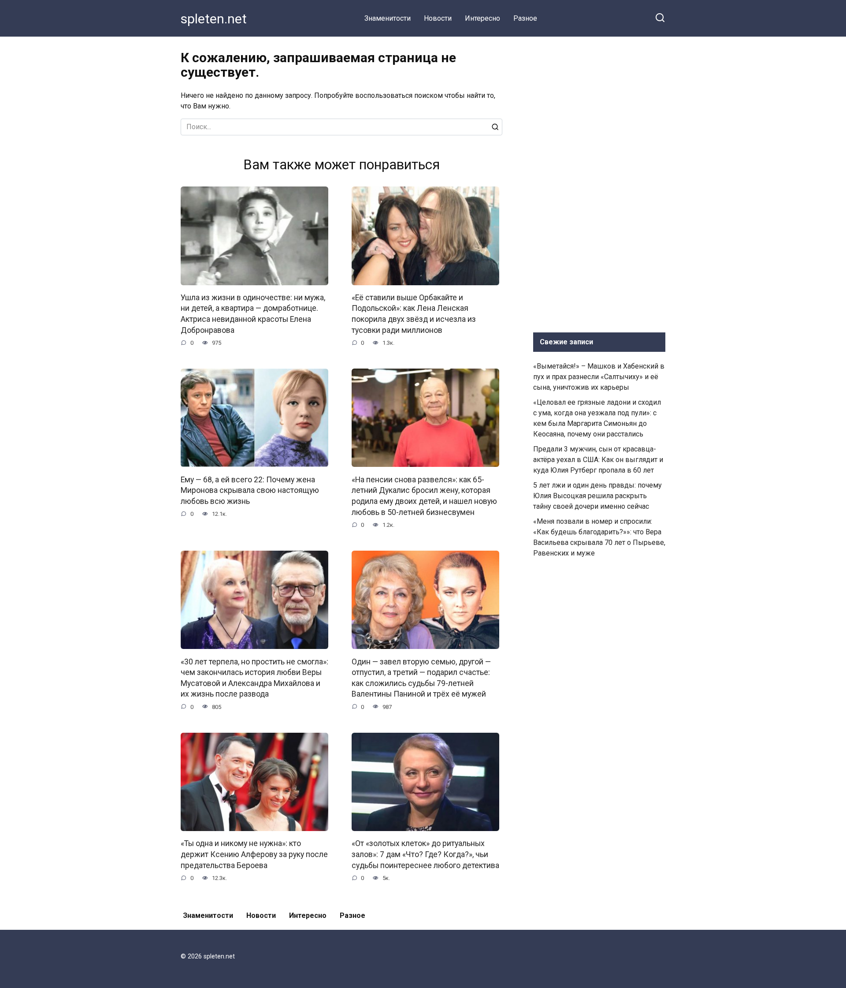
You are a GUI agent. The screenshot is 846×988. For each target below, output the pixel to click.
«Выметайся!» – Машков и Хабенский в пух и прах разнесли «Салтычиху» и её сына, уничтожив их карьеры (598, 376)
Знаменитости (387, 18)
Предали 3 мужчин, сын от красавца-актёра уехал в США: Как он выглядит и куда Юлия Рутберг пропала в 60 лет (598, 459)
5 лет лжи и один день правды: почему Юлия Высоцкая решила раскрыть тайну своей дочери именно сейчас (597, 496)
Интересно (482, 18)
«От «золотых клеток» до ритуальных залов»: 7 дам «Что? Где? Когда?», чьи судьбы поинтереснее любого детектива (425, 854)
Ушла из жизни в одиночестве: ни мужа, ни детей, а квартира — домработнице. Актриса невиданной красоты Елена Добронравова (253, 314)
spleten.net (214, 18)
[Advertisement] (599, 182)
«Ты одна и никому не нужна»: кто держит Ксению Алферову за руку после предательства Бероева (254, 854)
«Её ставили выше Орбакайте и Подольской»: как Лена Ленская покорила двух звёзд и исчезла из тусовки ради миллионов (414, 314)
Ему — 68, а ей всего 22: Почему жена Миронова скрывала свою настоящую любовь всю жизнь (250, 490)
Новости (438, 18)
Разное (525, 18)
